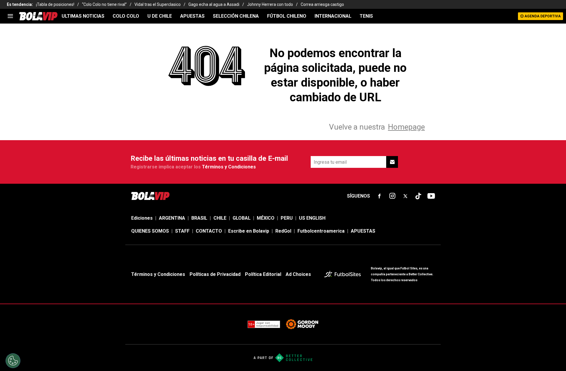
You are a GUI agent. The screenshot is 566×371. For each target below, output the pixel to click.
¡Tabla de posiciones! (55, 4)
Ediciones (142, 218)
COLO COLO (126, 16)
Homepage (406, 126)
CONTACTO (209, 231)
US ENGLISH (312, 218)
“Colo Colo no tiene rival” (104, 4)
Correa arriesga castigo (322, 4)
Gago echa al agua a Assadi (213, 4)
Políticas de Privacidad (215, 274)
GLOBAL (242, 218)
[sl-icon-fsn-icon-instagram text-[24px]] (392, 196)
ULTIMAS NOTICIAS (83, 16)
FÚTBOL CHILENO (286, 16)
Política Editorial (263, 274)
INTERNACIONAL (333, 16)
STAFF (182, 231)
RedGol (283, 231)
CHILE (219, 218)
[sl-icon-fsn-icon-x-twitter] (405, 196)
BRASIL (199, 218)
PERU (287, 218)
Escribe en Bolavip (248, 231)
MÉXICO (265, 218)
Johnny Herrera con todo (270, 4)
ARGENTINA (172, 218)
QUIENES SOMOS (150, 231)
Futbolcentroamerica (321, 231)
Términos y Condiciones (229, 167)
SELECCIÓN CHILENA (236, 16)
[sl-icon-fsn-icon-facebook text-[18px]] (379, 196)
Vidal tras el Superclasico (157, 4)
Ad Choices (298, 274)
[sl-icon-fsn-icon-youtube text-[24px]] (431, 196)
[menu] (10, 16)
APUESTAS (192, 16)
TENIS (366, 16)
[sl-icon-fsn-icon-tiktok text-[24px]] (418, 196)
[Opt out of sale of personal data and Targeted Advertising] (13, 360)
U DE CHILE (159, 16)
